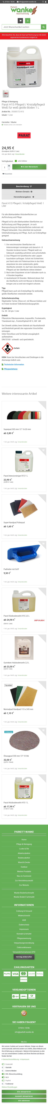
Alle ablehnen (24, 1100)
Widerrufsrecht (24, 915)
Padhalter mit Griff (11, 569)
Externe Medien (11, 1071)
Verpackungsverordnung (24, 943)
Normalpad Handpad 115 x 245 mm (18, 709)
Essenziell (8, 1064)
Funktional (9, 1084)
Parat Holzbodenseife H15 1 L (16, 802)
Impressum (24, 929)
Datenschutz (24, 924)
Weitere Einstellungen (9, 1087)
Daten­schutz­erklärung (11, 1059)
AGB (24, 920)
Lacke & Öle (24, 848)
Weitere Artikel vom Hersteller (12, 124)
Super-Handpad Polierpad (14, 522)
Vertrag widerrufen (24, 957)
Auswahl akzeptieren (24, 1096)
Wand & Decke (24, 862)
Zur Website (24, 885)
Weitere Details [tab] (23, 191)
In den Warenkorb (30, 167)
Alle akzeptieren (24, 1092)
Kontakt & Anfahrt (24, 933)
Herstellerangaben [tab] (22, 197)
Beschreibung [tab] (22, 186)
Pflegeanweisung (24, 938)
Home (24, 839)
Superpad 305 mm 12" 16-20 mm (17, 429)
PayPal (8, 1080)
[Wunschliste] (43, 2)
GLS (7, 1077)
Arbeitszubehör (24, 853)
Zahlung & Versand (24, 911)
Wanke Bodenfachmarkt (24, 892)
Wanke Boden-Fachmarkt (24, 897)
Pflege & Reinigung (24, 844)
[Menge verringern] (9, 169)
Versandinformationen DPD (24, 952)
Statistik (8, 1067)
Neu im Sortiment (24, 876)
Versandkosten (19, 154)
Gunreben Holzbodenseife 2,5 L (16, 662)
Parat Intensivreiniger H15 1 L (16, 476)
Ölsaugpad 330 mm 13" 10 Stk (16, 756)
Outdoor (24, 867)
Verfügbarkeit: (7, 161)
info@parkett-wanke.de (27, 2)
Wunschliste (8, 174)
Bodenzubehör (24, 857)
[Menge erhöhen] (9, 165)
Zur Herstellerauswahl (24, 880)
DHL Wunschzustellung (13, 1074)
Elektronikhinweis (24, 947)
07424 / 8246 (10, 2)
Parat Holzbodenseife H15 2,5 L (17, 616)
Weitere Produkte (24, 871)
